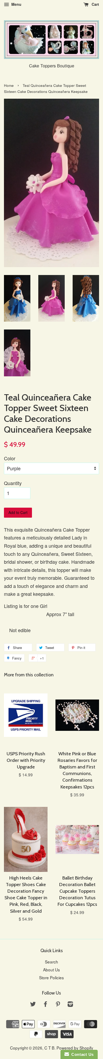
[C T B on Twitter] (33, 1004)
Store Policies (51, 977)
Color (9, 458)
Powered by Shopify (75, 1048)
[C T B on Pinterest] (58, 1004)
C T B (49, 1048)
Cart (95, 4)
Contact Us (81, 1054)
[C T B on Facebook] (45, 1004)
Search (51, 962)
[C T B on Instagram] (70, 1004)
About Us (51, 969)
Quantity (13, 482)
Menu (15, 4)
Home (9, 85)
